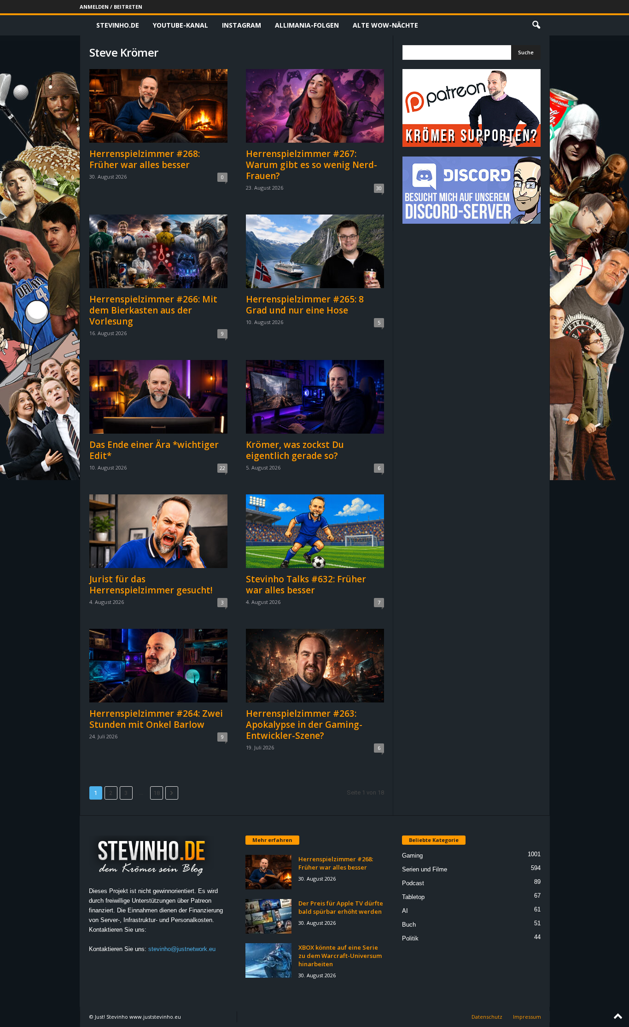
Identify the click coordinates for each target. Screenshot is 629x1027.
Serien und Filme (424, 869)
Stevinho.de (117, 25)
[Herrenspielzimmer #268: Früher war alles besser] (158, 106)
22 (222, 467)
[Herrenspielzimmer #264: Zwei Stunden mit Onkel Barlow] (158, 665)
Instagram (241, 25)
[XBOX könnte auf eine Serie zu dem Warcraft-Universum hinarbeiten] (268, 960)
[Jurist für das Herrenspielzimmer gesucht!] (158, 531)
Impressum (527, 1016)
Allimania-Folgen (307, 25)
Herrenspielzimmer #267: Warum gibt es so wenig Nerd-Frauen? (311, 165)
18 (156, 792)
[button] (536, 25)
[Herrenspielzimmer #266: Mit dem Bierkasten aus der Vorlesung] (158, 251)
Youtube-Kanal (180, 25)
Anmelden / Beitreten (111, 6)
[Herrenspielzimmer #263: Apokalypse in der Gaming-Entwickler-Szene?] (315, 665)
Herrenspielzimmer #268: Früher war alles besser (144, 159)
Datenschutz (487, 1016)
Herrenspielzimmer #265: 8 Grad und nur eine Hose (305, 304)
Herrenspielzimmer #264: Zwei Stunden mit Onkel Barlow (156, 719)
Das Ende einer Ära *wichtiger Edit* (154, 450)
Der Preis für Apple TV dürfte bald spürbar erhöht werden (340, 907)
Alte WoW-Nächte (385, 25)
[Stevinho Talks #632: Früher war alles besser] (315, 531)
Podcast (413, 883)
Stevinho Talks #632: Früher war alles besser (306, 584)
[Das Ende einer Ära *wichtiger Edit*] (158, 397)
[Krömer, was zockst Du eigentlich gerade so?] (315, 397)
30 (379, 188)
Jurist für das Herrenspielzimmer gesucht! (151, 584)
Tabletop (413, 897)
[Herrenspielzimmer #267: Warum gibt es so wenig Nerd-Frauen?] (315, 106)
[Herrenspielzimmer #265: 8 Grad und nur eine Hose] (315, 251)
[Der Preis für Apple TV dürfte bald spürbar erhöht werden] (268, 916)
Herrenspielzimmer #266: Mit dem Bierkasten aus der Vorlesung (153, 310)
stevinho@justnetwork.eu (181, 949)
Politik (410, 938)
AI (405, 910)
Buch (409, 924)
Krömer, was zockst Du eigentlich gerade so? (295, 450)
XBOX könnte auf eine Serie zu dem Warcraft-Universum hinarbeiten (340, 955)
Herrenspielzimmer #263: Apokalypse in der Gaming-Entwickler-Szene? (304, 725)
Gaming (412, 855)
